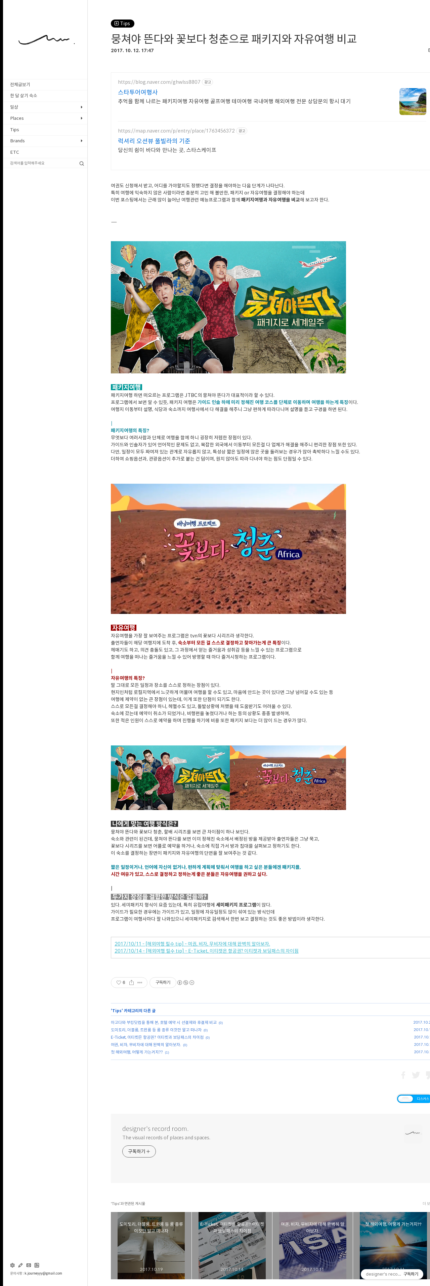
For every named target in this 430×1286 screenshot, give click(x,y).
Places (17, 118)
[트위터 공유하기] (416, 1075)
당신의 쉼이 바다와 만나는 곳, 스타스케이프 (167, 150)
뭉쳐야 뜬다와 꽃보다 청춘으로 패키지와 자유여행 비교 (234, 38)
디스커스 (423, 1098)
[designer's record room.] (45, 62)
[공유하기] (131, 983)
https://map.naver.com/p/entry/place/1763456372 (176, 130)
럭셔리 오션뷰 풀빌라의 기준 (154, 141)
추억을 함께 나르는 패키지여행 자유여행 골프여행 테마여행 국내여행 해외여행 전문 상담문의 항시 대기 (234, 101)
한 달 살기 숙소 (23, 96)
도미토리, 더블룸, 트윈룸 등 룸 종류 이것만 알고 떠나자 (156, 1030)
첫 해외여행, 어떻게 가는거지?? (137, 1052)
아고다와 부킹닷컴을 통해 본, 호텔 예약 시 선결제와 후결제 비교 (164, 1022)
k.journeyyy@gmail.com (43, 1273)
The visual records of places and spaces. (166, 1137)
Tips (14, 129)
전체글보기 (20, 84)
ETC (14, 152)
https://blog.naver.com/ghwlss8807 (159, 82)
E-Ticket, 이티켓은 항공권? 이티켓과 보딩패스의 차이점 (157, 1037)
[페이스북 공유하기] (403, 1075)
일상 (14, 107)
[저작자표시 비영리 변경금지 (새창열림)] (185, 982)
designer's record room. (155, 1129)
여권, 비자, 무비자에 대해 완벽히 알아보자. (146, 1044)
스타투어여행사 (138, 92)
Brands (17, 141)
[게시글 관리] (140, 983)
